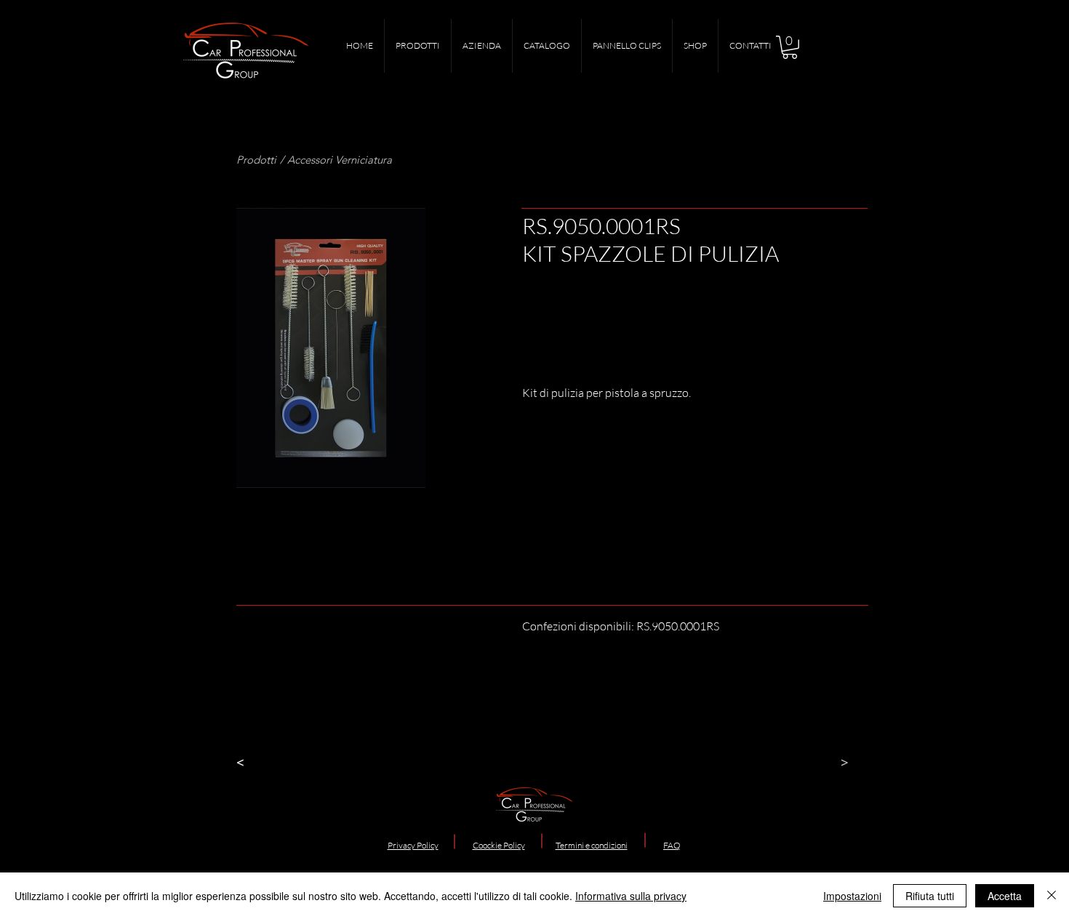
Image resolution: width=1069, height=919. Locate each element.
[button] (790, 47)
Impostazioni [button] (852, 895)
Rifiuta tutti (929, 895)
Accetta (1005, 895)
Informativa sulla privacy (630, 895)
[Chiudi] (1051, 895)
